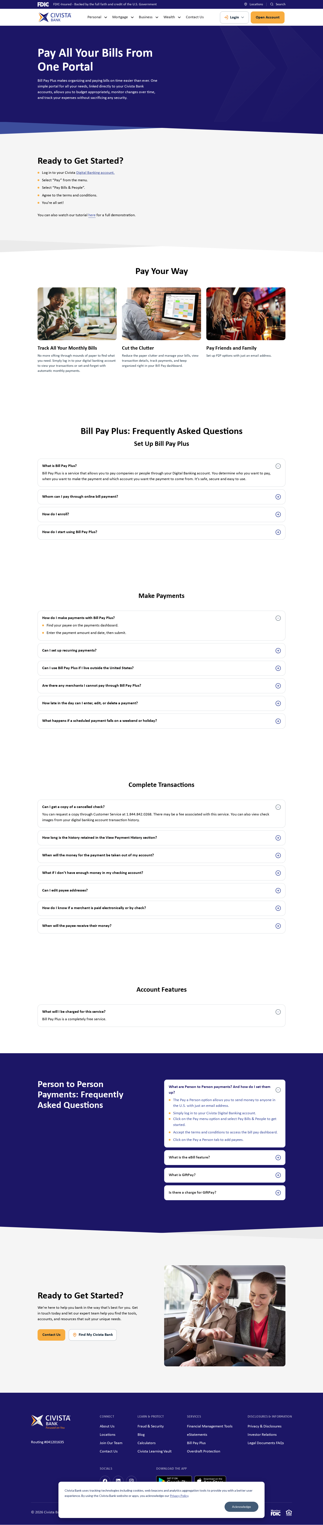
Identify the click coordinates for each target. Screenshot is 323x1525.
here (92, 215)
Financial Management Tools (209, 1426)
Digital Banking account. (95, 173)
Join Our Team (111, 1443)
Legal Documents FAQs (266, 1443)
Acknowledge (241, 1507)
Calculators (147, 1443)
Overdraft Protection (203, 1451)
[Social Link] (105, 1481)
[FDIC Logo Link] (276, 1514)
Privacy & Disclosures (264, 1426)
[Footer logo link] (51, 1428)
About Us (107, 1426)
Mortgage (120, 17)
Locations (256, 4)
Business (145, 17)
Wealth (169, 17)
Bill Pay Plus (196, 1443)
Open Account (267, 17)
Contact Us (195, 17)
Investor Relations (262, 1435)
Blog (141, 1435)
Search (280, 4)
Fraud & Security (151, 1426)
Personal (94, 17)
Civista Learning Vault (155, 1451)
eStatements (197, 1435)
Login (234, 17)
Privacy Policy (179, 1496)
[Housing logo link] (289, 1514)
